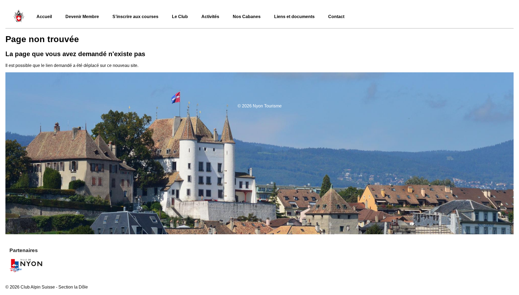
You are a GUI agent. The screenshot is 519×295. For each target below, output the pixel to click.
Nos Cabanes (247, 16)
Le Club (180, 16)
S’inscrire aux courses (135, 16)
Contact (336, 16)
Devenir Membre (82, 16)
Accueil (44, 16)
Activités (210, 16)
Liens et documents (294, 16)
